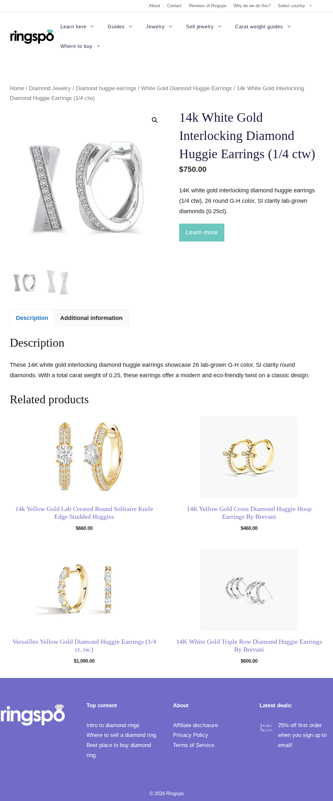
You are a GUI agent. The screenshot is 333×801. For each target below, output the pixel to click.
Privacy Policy (190, 735)
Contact (174, 5)
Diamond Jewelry (50, 88)
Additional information (91, 318)
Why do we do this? (252, 5)
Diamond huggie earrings (106, 88)
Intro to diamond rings (113, 725)
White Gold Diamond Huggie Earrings (186, 88)
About (154, 5)
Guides (116, 26)
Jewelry (155, 26)
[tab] (32, 318)
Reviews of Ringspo (207, 5)
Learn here (73, 26)
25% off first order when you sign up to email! (302, 735)
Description (32, 318)
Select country (291, 5)
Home (17, 88)
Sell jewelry (200, 26)
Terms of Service (193, 745)
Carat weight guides (259, 26)
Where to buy (76, 46)
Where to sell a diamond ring (121, 735)
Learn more (202, 232)
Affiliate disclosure (195, 725)
